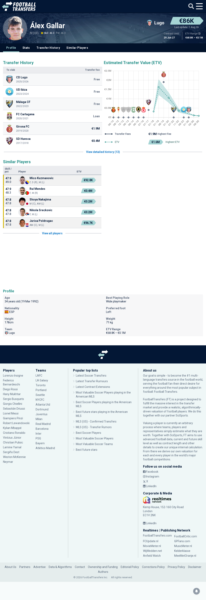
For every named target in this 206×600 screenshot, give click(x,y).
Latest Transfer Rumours (92, 381)
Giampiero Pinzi (13, 418)
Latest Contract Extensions (93, 386)
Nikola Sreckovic (41, 210)
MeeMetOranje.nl (185, 555)
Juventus (41, 414)
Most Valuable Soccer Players (94, 438)
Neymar (8, 461)
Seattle (40, 395)
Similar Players (77, 47)
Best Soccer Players (88, 432)
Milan (39, 419)
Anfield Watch (152, 555)
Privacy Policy (176, 567)
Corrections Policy (153, 567)
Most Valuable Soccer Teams (94, 444)
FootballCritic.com (185, 536)
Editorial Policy (130, 567)
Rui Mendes (37, 188)
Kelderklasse (182, 550)
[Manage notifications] (196, 591)
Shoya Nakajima (40, 199)
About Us (10, 567)
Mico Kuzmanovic (42, 178)
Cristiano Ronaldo (14, 432)
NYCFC (40, 399)
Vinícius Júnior (12, 437)
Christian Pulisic (13, 442)
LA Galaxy (42, 380)
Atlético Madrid (45, 448)
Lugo (12, 332)
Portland (41, 390)
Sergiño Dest (11, 452)
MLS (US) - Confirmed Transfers (96, 421)
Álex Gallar (47, 26)
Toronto (41, 385)
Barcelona (42, 428)
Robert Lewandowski (16, 423)
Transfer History (48, 47)
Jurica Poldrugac (41, 220)
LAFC (39, 375)
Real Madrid (43, 424)
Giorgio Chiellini (12, 403)
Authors (103, 571)
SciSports (182, 415)
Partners (24, 567)
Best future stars (86, 449)
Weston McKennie (14, 457)
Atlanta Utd (43, 404)
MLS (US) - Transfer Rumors (94, 427)
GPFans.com (182, 541)
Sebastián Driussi (14, 408)
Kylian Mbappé (12, 428)
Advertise (39, 567)
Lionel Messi (11, 413)
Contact (80, 567)
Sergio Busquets (13, 399)
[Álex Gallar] (15, 28)
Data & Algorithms (60, 567)
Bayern (40, 443)
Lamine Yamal (12, 447)
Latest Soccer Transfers (91, 375)
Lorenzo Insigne (13, 375)
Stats (26, 47)
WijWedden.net (152, 550)
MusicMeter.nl (183, 546)
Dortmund (42, 409)
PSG (38, 438)
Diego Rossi (10, 389)
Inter (38, 433)
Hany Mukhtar (12, 394)
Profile (11, 47)
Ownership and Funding (103, 567)
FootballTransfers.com (157, 535)
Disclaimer (194, 567)
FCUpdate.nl (150, 541)
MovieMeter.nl (152, 546)
